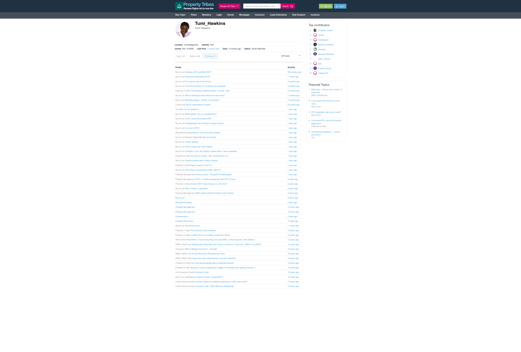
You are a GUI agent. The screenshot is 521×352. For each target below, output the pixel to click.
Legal (219, 14)
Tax (313, 137)
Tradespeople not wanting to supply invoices (204, 123)
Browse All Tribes (228, 6)
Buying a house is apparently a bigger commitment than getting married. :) (223, 267)
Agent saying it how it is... (202, 165)
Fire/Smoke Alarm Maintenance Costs (208, 253)
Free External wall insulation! (203, 230)
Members (206, 14)
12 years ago (293, 230)
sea (319, 63)
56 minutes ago (294, 71)
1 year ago (292, 109)
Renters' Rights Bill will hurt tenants (200, 137)
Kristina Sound (324, 68)
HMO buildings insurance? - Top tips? (201, 248)
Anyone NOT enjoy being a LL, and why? (209, 183)
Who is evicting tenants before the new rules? (205, 95)
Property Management (185, 206)
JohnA (321, 35)
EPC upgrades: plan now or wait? (326, 112)
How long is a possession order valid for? (203, 169)
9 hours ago (293, 197)
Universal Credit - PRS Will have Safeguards (214, 286)
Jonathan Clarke (325, 30)
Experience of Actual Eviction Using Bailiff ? (204, 276)
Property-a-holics (319, 126)
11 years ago (293, 225)
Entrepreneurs (181, 216)
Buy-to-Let (180, 197)
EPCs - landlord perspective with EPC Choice (216, 179)
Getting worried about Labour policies (201, 160)
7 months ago (294, 95)
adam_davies (324, 58)
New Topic (180, 14)
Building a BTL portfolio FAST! (198, 71)
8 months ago (294, 104)
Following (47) (210, 56)
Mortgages (244, 14)
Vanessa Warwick (326, 54)
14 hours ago (293, 206)
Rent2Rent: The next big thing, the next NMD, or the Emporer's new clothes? (221, 239)
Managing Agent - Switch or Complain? (202, 99)
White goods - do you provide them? (201, 113)
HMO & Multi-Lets (319, 95)
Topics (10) (180, 56)
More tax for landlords (188, 109)
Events (230, 14)
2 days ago (292, 202)
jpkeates (322, 49)
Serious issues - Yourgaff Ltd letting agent (214, 174)
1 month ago (293, 76)
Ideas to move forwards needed (206, 132)
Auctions (315, 14)
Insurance (259, 14)
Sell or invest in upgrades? (196, 188)
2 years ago (293, 179)
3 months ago (213, 48)
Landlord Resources (184, 220)
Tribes (194, 14)
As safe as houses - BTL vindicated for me (209, 155)
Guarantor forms (192, 225)
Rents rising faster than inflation (199, 146)
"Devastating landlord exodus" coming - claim (210, 90)
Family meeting (191, 141)
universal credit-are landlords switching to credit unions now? (221, 281)
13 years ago (293, 234)
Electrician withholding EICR (197, 76)
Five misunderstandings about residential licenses (212, 262)
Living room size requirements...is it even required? (214, 258)
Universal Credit (202, 272)
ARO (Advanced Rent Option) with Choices (215, 192)
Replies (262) (195, 56)
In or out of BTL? (192, 127)
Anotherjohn (323, 39)
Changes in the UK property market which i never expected (211, 151)
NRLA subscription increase (198, 104)
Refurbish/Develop (183, 202)
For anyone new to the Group (198, 81)
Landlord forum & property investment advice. (211, 234)
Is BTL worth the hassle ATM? (198, 118)
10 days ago (293, 220)
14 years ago (293, 276)
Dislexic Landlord (325, 44)
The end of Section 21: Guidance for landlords (205, 85)
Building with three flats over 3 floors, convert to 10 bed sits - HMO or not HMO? (227, 244)
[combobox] (291, 55)
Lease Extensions (278, 14)
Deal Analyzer (298, 14)
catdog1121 (323, 73)
